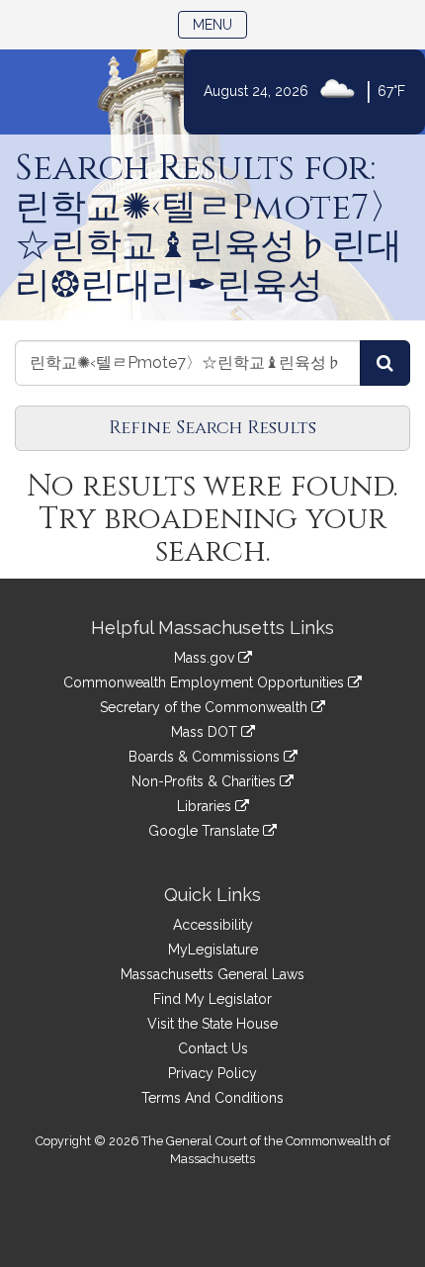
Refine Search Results (212, 427)
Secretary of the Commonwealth (205, 707)
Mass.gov (206, 658)
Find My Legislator (212, 999)
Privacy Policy (212, 1073)
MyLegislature (213, 949)
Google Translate (205, 831)
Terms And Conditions (212, 1098)
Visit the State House (212, 1024)
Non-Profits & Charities (205, 781)
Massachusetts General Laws (212, 974)
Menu (220, 24)
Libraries (206, 806)
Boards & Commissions (206, 757)
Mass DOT (206, 732)
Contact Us (213, 1048)
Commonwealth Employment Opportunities (205, 682)
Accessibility (213, 925)
